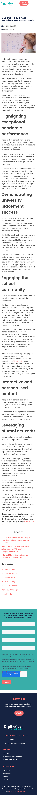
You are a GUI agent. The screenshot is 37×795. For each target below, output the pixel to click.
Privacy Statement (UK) (17, 791)
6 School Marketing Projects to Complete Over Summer (14, 556)
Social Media (6, 594)
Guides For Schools (11, 29)
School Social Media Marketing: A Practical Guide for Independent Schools (15, 540)
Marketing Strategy (9, 590)
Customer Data (8, 577)
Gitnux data (18, 361)
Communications (8, 569)
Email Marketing (8, 581)
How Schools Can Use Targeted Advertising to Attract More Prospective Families (15, 549)
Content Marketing (9, 573)
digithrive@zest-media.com (16, 735)
